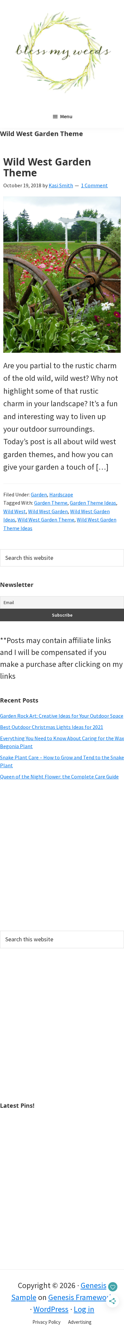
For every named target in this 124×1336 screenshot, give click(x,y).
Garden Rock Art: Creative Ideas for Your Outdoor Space (61, 715)
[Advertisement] (62, 856)
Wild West (14, 511)
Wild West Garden (48, 511)
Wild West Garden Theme (47, 167)
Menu (66, 116)
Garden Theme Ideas (93, 502)
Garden (39, 494)
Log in (84, 1309)
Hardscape (61, 494)
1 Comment (94, 185)
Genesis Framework (80, 1297)
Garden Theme (50, 502)
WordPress (50, 1309)
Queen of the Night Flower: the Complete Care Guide (59, 776)
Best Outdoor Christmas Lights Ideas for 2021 (51, 727)
